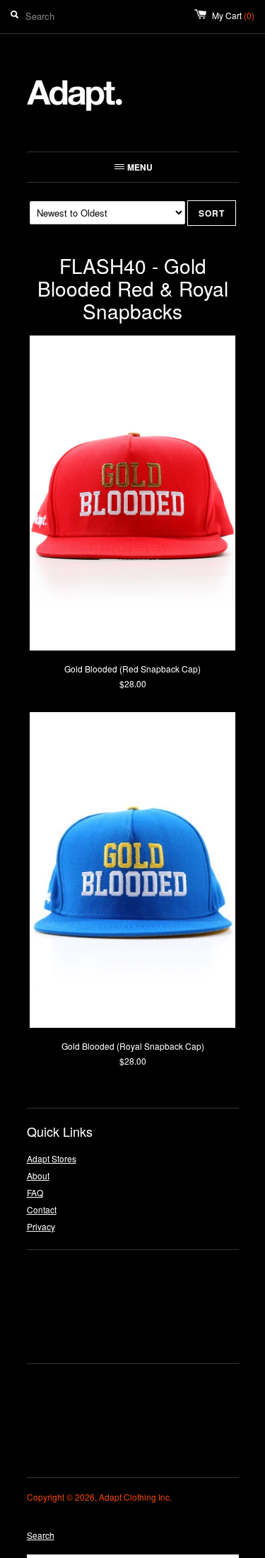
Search (40, 1535)
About (38, 1175)
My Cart (233, 15)
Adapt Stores (51, 1158)
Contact (42, 1209)
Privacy (41, 1226)
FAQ (35, 1192)
